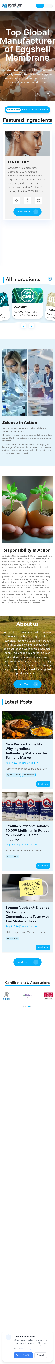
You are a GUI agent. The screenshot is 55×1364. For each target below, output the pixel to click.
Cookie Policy (25, 1349)
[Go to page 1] (23, 1006)
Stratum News (12, 857)
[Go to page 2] (25, 1006)
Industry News (28, 775)
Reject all (40, 1355)
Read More (43, 784)
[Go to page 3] (29, 1006)
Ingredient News (13, 775)
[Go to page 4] (30, 1006)
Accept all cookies (23, 1355)
